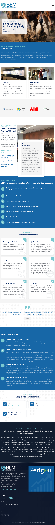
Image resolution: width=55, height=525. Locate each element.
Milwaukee (20, 447)
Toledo (32, 454)
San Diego (43, 453)
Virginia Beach (47, 454)
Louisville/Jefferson (41, 446)
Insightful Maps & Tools (8, 161)
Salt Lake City (47, 451)
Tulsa (41, 454)
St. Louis (17, 453)
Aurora (34, 437)
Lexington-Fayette (12, 446)
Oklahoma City (27, 449)
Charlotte (35, 439)
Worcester (39, 456)
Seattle (12, 454)
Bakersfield (44, 437)
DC (20, 456)
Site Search (13, 489)
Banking (27, 318)
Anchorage (17, 437)
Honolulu (5, 444)
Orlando (39, 449)
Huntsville (16, 444)
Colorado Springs (18, 440)
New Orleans (48, 447)
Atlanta (29, 437)
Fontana (7, 442)
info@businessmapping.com (11, 504)
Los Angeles (32, 446)
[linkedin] (2, 515)
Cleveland (10, 440)
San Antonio (36, 453)
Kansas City (48, 444)
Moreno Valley (40, 447)
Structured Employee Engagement (8, 156)
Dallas (40, 440)
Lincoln (19, 446)
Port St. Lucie (16, 451)
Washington (16, 456)
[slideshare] (8, 515)
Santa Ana (6, 454)
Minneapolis (27, 447)
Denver (44, 440)
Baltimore (51, 437)
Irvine (28, 444)
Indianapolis (23, 444)
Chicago (42, 439)
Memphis (10, 447)
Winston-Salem (31, 456)
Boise (13, 439)
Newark (10, 449)
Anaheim (11, 437)
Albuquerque (4, 437)
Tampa (27, 454)
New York (3, 449)
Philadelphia (45, 449)
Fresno (26, 442)
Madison (4, 447)
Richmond (27, 451)
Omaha (34, 449)
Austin (38, 437)
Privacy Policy (4, 489)
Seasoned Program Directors (7, 165)
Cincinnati (4, 440)
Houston (10, 444)
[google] (5, 515)
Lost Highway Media (41, 522)
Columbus (26, 440)
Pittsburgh (5, 451)
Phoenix (52, 449)
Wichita (24, 456)
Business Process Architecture (6, 151)
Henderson (49, 442)
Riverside (33, 451)
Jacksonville (34, 444)
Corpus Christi (33, 440)
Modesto (33, 447)
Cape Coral (24, 439)
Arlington (23, 437)
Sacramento (40, 451)
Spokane (17, 454)
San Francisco (50, 453)
